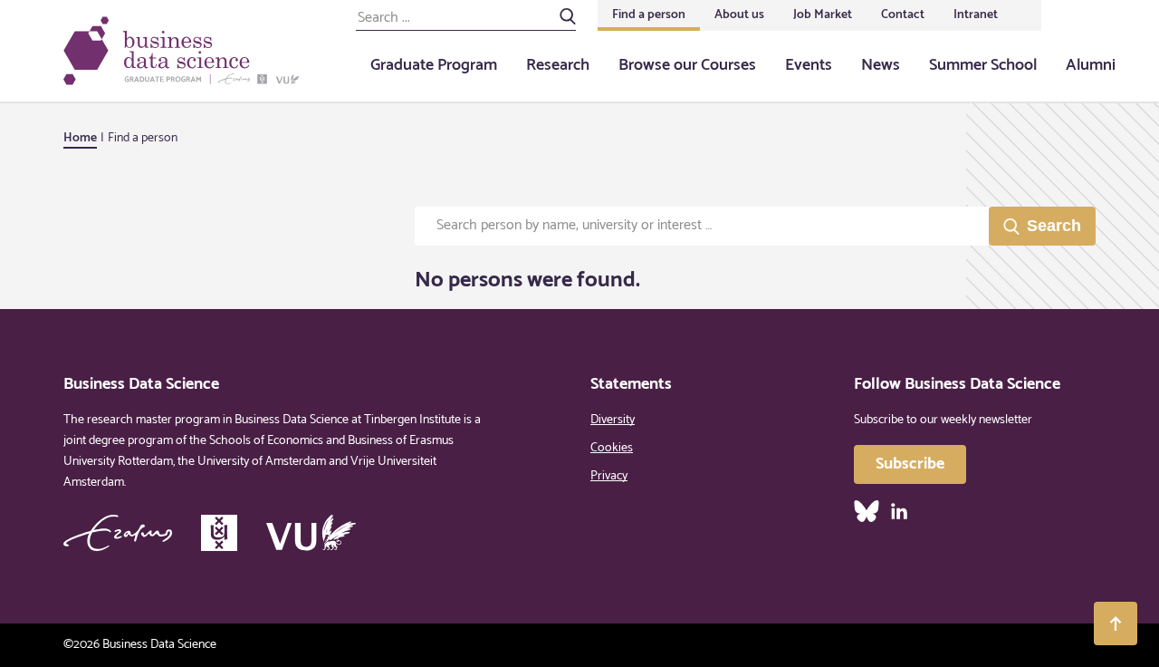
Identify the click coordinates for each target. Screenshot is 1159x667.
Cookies (611, 448)
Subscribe (910, 464)
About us (739, 15)
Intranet (975, 15)
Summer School (983, 65)
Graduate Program (433, 65)
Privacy (608, 476)
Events (808, 65)
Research (557, 65)
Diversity (612, 420)
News (880, 65)
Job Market (822, 15)
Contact (902, 15)
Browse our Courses (687, 65)
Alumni (1091, 65)
